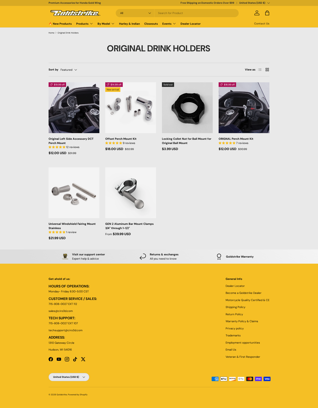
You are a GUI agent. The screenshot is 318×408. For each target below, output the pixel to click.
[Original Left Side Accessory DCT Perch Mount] (74, 107)
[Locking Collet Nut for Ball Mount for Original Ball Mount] (187, 107)
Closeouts (151, 24)
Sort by (53, 69)
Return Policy (234, 314)
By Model (104, 24)
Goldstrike (62, 394)
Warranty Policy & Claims (242, 321)
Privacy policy (235, 328)
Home (51, 32)
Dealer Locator (191, 24)
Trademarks (233, 335)
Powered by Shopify (77, 394)
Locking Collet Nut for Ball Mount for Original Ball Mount (186, 141)
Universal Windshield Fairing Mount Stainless (72, 226)
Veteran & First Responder (243, 357)
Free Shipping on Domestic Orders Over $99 (207, 2)
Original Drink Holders (68, 32)
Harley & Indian (129, 24)
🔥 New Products (60, 24)
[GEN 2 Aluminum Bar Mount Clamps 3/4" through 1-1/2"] (130, 192)
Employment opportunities (243, 342)
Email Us (231, 349)
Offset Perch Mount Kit (121, 139)
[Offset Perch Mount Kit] (130, 107)
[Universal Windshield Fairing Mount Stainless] (74, 192)
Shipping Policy (235, 307)
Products (82, 24)
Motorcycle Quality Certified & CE (247, 300)
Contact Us (261, 23)
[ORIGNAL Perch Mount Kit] (244, 107)
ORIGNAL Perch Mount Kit (236, 139)
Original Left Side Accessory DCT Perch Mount (71, 141)
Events (167, 24)
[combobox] (177, 13)
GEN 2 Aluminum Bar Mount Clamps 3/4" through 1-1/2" (129, 226)
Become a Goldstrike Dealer (244, 293)
